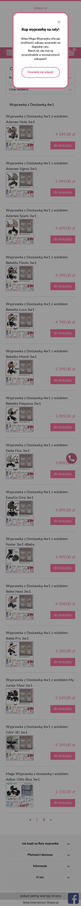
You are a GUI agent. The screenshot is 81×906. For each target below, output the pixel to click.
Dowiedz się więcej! (41, 72)
